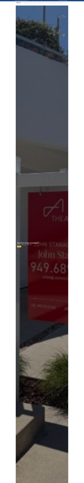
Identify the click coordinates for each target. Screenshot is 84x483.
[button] (25, 2)
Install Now (19, 246)
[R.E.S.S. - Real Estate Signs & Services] (18, 3)
